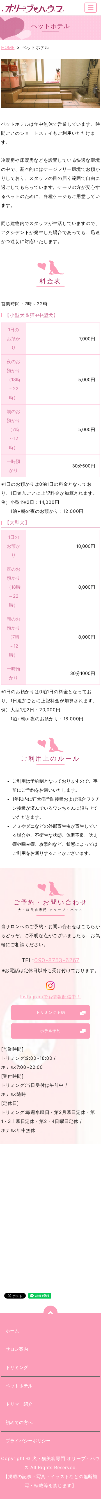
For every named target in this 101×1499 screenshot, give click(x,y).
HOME (8, 47)
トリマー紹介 (19, 1404)
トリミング (17, 1367)
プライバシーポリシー (28, 1440)
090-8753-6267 (56, 960)
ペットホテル (19, 1385)
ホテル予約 (50, 1030)
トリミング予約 (50, 1012)
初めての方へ (19, 1422)
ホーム (12, 1331)
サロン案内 (17, 1349)
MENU (90, 8)
